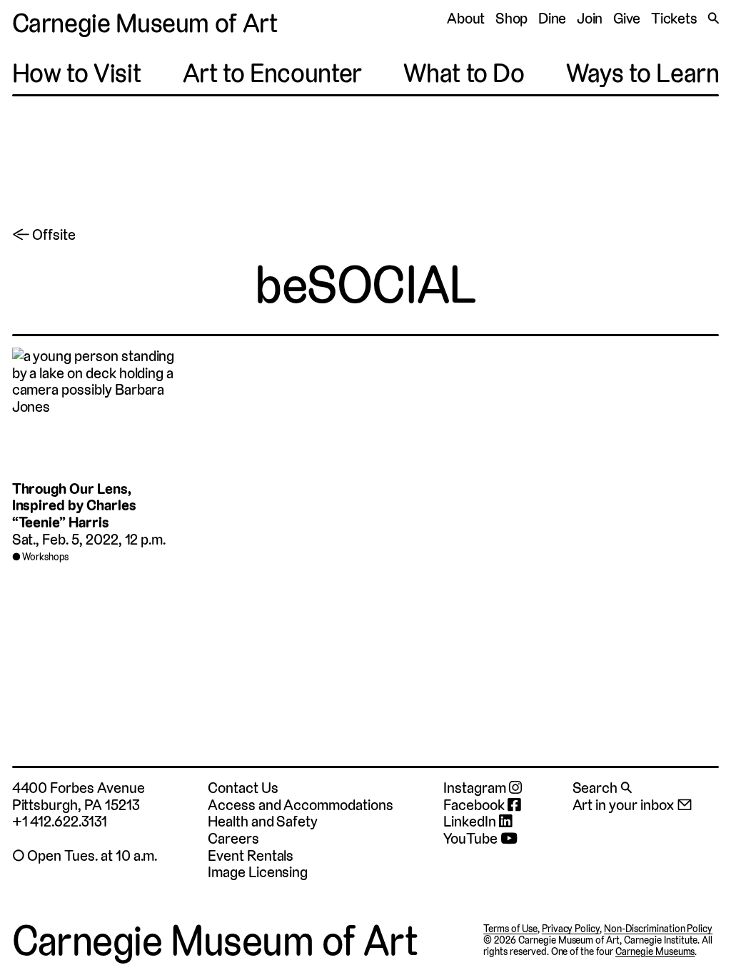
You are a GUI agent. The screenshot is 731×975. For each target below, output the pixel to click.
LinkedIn (471, 821)
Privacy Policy (571, 928)
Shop (511, 18)
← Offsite (44, 234)
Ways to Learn (642, 73)
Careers (233, 838)
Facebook (475, 805)
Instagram (475, 788)
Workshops (45, 556)
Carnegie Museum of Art (145, 23)
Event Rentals (250, 855)
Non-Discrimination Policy (658, 928)
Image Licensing (258, 871)
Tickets (674, 18)
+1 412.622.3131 (59, 821)
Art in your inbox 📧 (632, 804)
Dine (552, 18)
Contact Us (243, 787)
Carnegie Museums (655, 951)
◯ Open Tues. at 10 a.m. (85, 855)
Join (590, 18)
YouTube (471, 838)
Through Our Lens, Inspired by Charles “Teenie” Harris (74, 505)
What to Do (463, 73)
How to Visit (76, 73)
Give (627, 18)
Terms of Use (510, 928)
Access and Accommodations (300, 804)
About (466, 18)
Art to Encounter (272, 73)
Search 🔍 (602, 787)
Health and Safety (263, 821)
